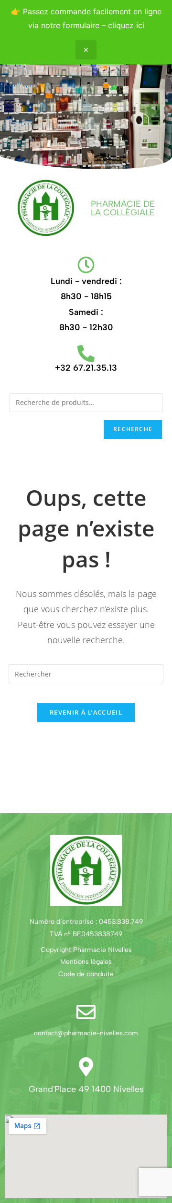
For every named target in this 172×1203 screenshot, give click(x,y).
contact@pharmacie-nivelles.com (86, 1033)
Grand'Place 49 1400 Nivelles (86, 1089)
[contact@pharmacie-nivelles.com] (86, 1011)
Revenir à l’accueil (86, 712)
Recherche (132, 429)
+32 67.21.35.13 (86, 368)
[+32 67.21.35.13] (86, 353)
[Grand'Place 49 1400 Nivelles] (86, 1066)
